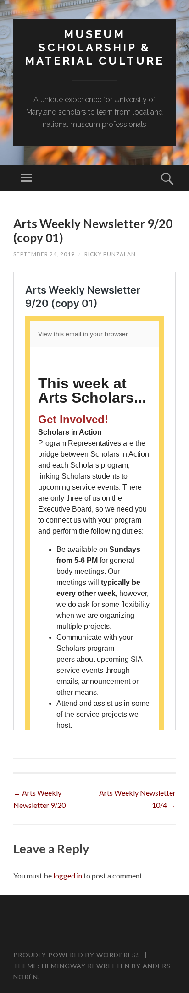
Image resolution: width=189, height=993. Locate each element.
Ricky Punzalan (110, 254)
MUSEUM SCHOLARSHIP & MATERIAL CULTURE (94, 47)
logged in (67, 875)
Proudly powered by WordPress (76, 955)
